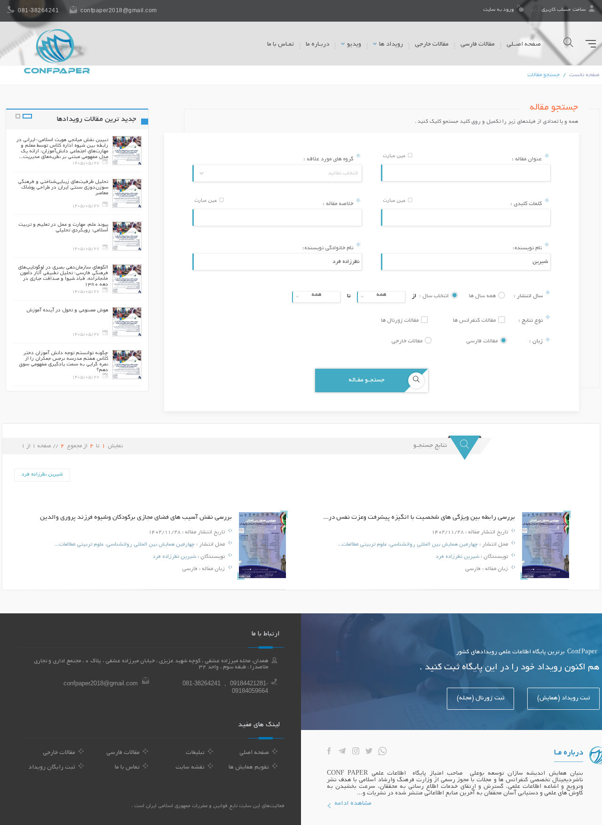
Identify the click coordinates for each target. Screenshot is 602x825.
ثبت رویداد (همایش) (563, 698)
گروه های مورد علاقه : (329, 159)
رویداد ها (390, 44)
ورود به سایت (499, 10)
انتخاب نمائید (343, 173)
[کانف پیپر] (57, 51)
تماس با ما (127, 767)
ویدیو (353, 44)
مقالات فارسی (477, 44)
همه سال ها (483, 296)
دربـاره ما (317, 44)
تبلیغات (195, 753)
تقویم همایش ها (249, 767)
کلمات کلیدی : (526, 204)
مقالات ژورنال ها (400, 320)
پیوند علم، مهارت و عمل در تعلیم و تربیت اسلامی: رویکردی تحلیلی (63, 227)
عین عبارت (395, 156)
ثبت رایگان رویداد (52, 767)
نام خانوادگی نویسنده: (328, 248)
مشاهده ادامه (353, 803)
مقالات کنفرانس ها (475, 320)
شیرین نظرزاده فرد (457, 557)
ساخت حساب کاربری (563, 10)
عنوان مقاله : (527, 159)
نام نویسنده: (528, 248)
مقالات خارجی (432, 44)
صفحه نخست (584, 75)
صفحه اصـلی (524, 44)
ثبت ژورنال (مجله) (480, 698)
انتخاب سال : (434, 296)
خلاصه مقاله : (339, 204)
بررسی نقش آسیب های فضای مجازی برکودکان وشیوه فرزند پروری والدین (136, 517)
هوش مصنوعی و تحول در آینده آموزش (67, 310)
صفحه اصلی (254, 753)
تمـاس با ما (280, 44)
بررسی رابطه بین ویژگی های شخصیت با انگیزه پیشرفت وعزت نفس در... (419, 517)
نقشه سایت (190, 767)
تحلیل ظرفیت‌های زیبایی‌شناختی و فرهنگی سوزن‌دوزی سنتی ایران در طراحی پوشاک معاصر (63, 187)
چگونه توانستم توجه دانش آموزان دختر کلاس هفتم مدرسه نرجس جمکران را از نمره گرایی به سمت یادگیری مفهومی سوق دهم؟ (63, 361)
